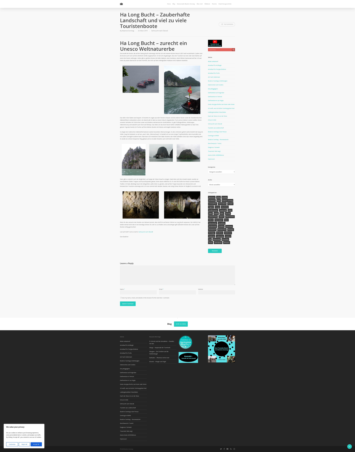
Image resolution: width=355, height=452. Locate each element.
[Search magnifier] (233, 49)
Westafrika (225, 239)
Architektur (212, 200)
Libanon (221, 217)
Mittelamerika (230, 217)
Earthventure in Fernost (215, 96)
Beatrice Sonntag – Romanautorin (218, 139)
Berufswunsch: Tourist (214, 143)
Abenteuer (212, 197)
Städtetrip (211, 236)
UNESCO (228, 236)
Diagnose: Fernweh (214, 147)
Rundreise (220, 233)
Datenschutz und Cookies (215, 85)
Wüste (210, 242)
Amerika (224, 197)
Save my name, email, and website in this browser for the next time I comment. (145, 298)
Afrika (218, 197)
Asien (218, 200)
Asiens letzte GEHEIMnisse (216, 155)
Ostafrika (221, 226)
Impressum (211, 159)
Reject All (24, 444)
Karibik (216, 213)
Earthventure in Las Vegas (216, 100)
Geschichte (225, 207)
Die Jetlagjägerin (213, 89)
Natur (226, 220)
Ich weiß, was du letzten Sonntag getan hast (221, 108)
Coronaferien (213, 204)
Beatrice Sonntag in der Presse (217, 132)
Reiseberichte (222, 229)
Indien (230, 210)
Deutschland (222, 204)
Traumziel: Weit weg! (214, 151)
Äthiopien (226, 242)
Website (200, 289)
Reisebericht (212, 229)
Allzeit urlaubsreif (213, 61)
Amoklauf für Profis (214, 73)
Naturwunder (213, 223)
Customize (12, 444)
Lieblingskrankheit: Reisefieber (217, 112)
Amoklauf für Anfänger (215, 65)
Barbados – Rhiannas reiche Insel (159, 358)
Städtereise (228, 233)
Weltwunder (216, 239)
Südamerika (219, 236)
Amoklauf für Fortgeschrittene (217, 69)
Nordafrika (221, 223)
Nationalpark (219, 220)
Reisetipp (230, 229)
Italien (210, 213)
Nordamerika (213, 226)
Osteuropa (229, 226)
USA (210, 239)
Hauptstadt (223, 210)
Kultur (222, 213)
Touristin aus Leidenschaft (216, 128)
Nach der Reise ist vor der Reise (217, 116)
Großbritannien (213, 210)
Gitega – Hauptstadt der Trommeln (159, 347)
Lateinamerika (213, 217)
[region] (24, 436)
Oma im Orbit (212, 120)
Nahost (211, 220)
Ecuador (230, 204)
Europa (217, 207)
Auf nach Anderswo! (214, 77)
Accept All (36, 444)
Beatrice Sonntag (128, 31)
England (211, 207)
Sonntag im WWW (213, 135)
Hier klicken (181, 324)
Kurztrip (228, 213)
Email (161, 289)
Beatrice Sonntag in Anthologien (217, 81)
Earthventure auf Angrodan (216, 93)
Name (122, 289)
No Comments (228, 24)
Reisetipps (212, 233)
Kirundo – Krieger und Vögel (157, 361)
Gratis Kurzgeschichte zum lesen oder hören (221, 104)
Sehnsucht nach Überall (159, 31)
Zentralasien (218, 242)
